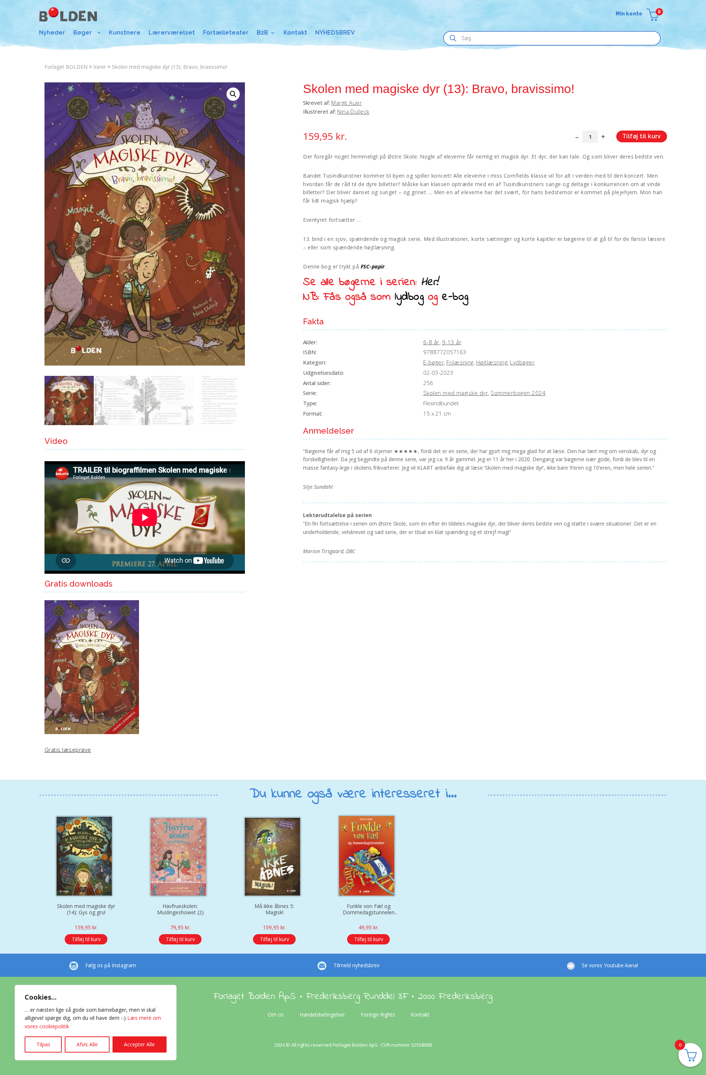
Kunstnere (124, 33)
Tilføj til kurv (641, 136)
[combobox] (552, 38)
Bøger (82, 33)
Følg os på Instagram (110, 965)
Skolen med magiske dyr (455, 392)
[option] (86, 876)
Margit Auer (346, 102)
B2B (262, 33)
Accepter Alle (139, 1044)
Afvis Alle (87, 1044)
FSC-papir (373, 266)
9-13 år (451, 342)
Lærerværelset (172, 33)
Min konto (629, 14)
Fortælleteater (226, 33)
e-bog (455, 297)
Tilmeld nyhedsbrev (356, 965)
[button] (233, 94)
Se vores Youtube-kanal (610, 965)
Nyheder (52, 33)
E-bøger (433, 362)
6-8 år (431, 342)
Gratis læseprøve (67, 749)
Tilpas (43, 1044)
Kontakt (295, 33)
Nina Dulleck (353, 111)
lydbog (409, 297)
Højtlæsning (491, 362)
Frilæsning (460, 362)
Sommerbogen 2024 (518, 392)
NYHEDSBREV (335, 33)
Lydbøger (522, 362)
